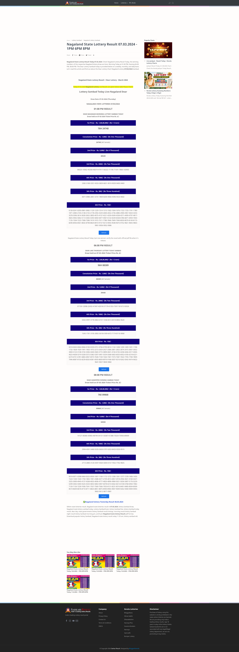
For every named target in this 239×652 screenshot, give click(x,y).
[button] (169, 2)
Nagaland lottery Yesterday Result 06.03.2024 (104, 502)
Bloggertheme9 (134, 648)
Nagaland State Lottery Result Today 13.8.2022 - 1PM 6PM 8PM (127, 570)
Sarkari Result (115, 648)
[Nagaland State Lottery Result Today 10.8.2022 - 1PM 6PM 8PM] (78, 561)
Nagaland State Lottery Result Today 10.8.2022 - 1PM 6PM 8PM (77, 570)
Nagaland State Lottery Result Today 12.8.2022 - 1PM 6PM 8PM (102, 570)
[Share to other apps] (94, 55)
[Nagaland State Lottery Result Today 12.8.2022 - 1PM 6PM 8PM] (103, 561)
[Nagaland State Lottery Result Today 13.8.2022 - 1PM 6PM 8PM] (128, 561)
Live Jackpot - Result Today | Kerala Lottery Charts (159, 62)
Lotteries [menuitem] (124, 3)
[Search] (172, 2)
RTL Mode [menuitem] (132, 3)
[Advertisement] (119, 22)
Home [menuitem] (116, 3)
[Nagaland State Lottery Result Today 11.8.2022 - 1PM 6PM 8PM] (78, 582)
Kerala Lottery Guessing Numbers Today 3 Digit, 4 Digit (158, 92)
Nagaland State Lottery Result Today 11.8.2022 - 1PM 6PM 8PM (77, 591)
